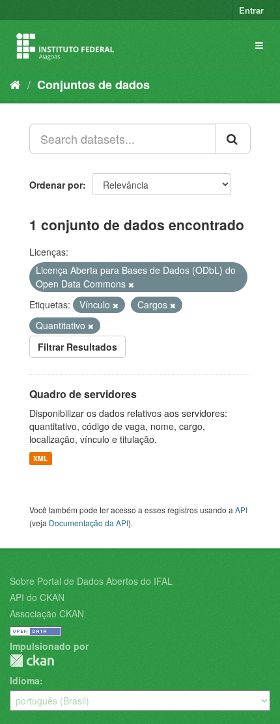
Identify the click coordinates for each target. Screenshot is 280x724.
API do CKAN (37, 597)
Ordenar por (56, 184)
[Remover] (131, 284)
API (241, 509)
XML (40, 458)
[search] (233, 139)
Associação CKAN (47, 613)
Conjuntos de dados (93, 84)
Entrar (251, 10)
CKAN (32, 660)
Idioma (25, 680)
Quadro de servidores (83, 393)
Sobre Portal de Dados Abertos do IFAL (91, 580)
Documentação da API (88, 522)
